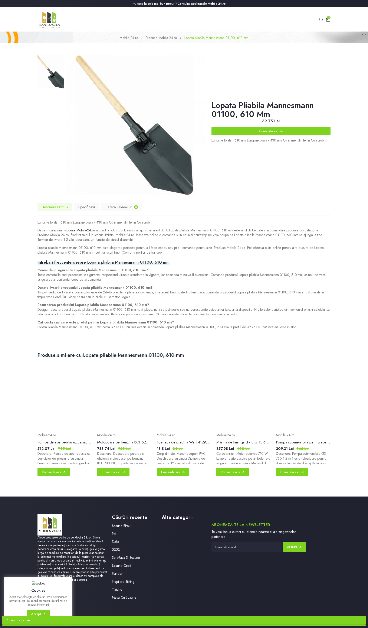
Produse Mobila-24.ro (161, 37)
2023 (116, 549)
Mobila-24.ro (129, 37)
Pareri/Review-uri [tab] (121, 207)
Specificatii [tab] (86, 207)
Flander (117, 573)
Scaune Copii (121, 565)
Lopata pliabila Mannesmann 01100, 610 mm (216, 37)
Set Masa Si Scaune (126, 557)
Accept (36, 614)
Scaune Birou (121, 525)
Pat (114, 533)
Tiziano (117, 589)
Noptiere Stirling (123, 581)
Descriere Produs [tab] (55, 207)
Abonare (292, 547)
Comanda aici (268, 131)
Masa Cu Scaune (124, 597)
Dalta (115, 541)
